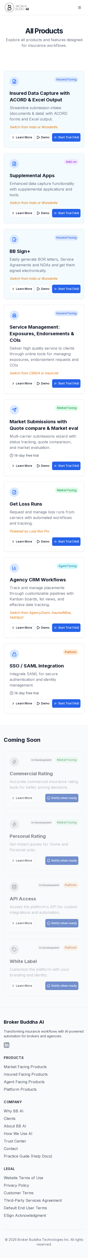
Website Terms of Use (23, 1177)
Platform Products (20, 1089)
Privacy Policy (16, 1185)
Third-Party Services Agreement (33, 1200)
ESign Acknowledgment (25, 1215)
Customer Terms (19, 1192)
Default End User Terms (25, 1208)
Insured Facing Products (26, 1074)
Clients (9, 1118)
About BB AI (15, 1126)
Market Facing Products (25, 1066)
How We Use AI (18, 1133)
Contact (11, 1148)
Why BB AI (13, 1111)
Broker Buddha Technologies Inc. (43, 1240)
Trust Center (15, 1141)
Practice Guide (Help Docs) (28, 1156)
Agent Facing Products (24, 1081)
